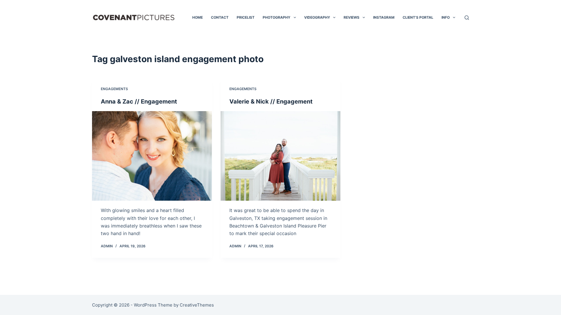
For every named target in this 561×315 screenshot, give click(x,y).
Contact (219, 17)
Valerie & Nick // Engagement (271, 101)
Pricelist (245, 17)
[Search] (467, 17)
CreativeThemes (197, 305)
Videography (317, 17)
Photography (276, 17)
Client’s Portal (418, 17)
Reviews (351, 17)
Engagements (114, 89)
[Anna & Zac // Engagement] (152, 156)
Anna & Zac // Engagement (139, 101)
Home (197, 17)
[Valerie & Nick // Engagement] (280, 156)
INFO (445, 17)
